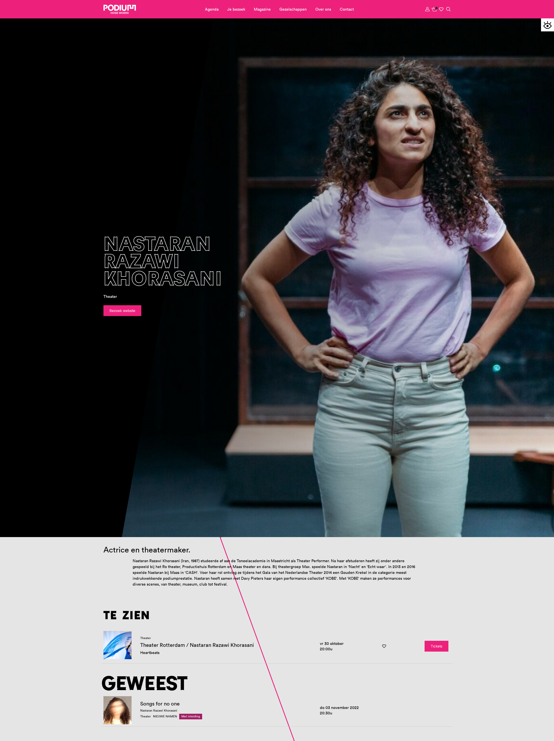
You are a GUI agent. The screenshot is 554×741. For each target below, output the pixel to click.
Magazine (262, 9)
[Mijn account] (427, 9)
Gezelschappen (293, 9)
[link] (434, 9)
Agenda (212, 9)
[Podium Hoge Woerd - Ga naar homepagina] (119, 9)
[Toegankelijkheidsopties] (547, 24)
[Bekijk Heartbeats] (117, 645)
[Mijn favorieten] (441, 9)
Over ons (323, 9)
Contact (347, 9)
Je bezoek (236, 9)
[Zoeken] (448, 9)
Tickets (436, 646)
